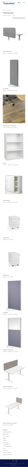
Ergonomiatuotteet (7, 432)
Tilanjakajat (6, 444)
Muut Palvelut (6, 436)
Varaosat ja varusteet (7, 454)
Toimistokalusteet (8, 446)
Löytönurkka (5, 434)
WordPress (14, 465)
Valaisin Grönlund (7, 452)
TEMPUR (5, 440)
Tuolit (4, 448)
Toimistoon (5, 442)
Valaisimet (5, 450)
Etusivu (4, 10)
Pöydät (4, 438)
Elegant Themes (13, 463)
